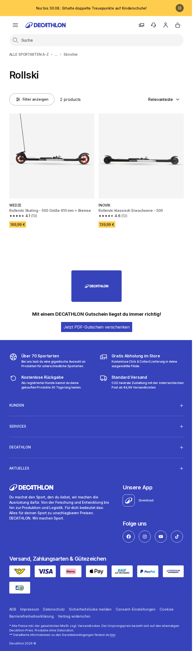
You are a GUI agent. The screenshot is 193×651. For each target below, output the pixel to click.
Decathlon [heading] (20, 445)
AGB (12, 623)
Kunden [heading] (16, 403)
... (56, 54)
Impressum (29, 623)
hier (112, 648)
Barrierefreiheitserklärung (31, 630)
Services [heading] (17, 424)
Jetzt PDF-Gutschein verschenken (97, 327)
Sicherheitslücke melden (90, 623)
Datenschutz (54, 623)
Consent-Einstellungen (136, 623)
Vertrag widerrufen (74, 630)
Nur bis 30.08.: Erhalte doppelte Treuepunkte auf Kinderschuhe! (91, 8)
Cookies (167, 623)
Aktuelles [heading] (19, 466)
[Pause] (180, 8)
